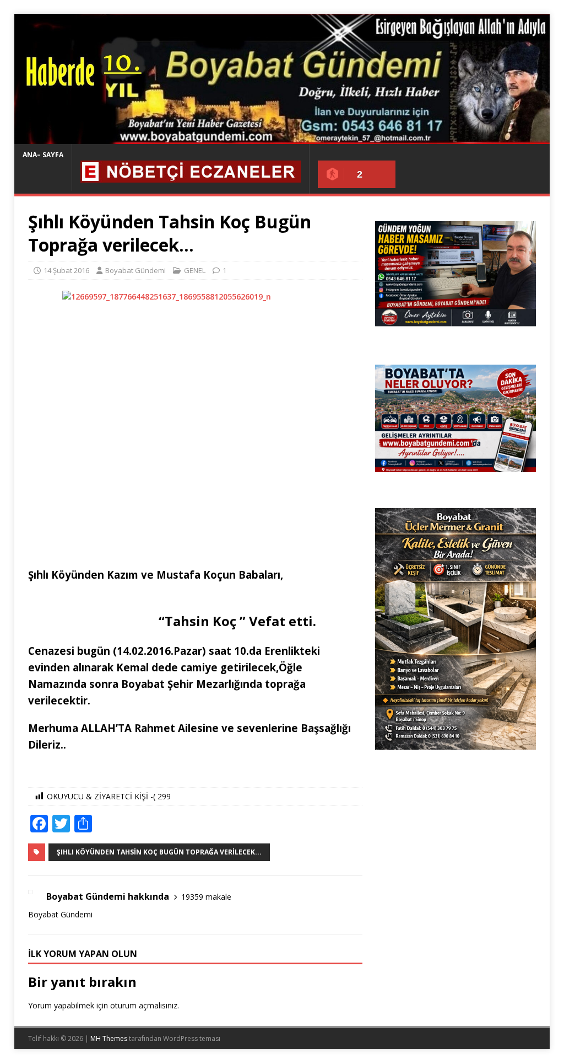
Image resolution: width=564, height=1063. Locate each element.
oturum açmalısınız (143, 1005)
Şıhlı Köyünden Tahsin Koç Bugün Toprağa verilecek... (159, 852)
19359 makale (206, 896)
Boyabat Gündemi (135, 270)
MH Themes (108, 1038)
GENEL (194, 270)
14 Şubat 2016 (66, 270)
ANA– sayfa (43, 154)
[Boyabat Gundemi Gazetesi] (282, 137)
